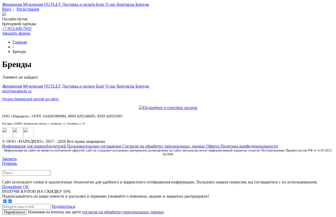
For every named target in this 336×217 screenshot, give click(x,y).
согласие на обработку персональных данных (123, 212)
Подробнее (12, 187)
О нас (111, 4)
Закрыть (9, 158)
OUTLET (53, 4)
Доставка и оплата (79, 4)
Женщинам (12, 4)
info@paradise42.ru (17, 91)
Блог (101, 4)
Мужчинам (33, 4)
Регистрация (28, 9)
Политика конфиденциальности (249, 146)
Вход (7, 9)
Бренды (142, 4)
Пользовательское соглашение (94, 146)
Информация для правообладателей (34, 146)
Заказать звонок (16, 33)
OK (26, 187)
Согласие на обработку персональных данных (164, 146)
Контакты (126, 4)
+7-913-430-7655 (17, 28)
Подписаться (63, 206)
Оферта (213, 146)
